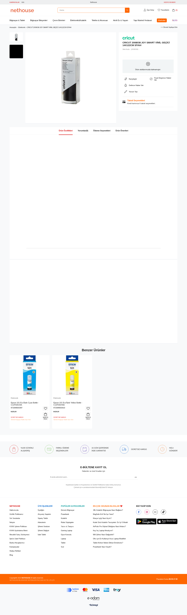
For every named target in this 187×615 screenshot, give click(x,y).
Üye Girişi (150, 10)
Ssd (62, 547)
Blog (174, 20)
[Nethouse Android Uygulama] (146, 521)
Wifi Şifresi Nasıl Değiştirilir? (103, 535)
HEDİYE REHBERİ (169, 2)
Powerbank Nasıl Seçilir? (102, 547)
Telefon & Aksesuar (100, 20)
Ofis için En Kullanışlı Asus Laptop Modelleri (109, 539)
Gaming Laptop (66, 530)
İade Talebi (42, 535)
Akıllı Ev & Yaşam (120, 20)
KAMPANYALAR (14, 2)
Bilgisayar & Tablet (17, 20)
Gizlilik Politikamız (16, 514)
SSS (22, 2)
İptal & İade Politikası (17, 539)
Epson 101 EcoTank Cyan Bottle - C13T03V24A (25, 404)
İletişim (12, 522)
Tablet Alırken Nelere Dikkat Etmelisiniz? (108, 543)
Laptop (63, 539)
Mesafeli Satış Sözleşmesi (19, 535)
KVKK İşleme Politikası (18, 526)
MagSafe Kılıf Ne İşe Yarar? (103, 514)
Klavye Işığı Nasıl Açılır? (102, 518)
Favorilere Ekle (45, 408)
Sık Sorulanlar (15, 518)
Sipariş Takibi (43, 518)
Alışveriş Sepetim (44, 514)
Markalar (162, 20)
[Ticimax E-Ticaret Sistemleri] (93, 605)
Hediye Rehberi (15, 551)
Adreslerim (42, 522)
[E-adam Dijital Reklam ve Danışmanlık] (93, 598)
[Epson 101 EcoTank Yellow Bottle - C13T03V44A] (72, 375)
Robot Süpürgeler (67, 522)
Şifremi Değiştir (43, 530)
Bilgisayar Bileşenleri (38, 20)
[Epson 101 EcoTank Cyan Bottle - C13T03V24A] (30, 375)
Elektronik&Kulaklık (78, 20)
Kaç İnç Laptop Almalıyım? (103, 530)
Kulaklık (64, 518)
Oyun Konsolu (66, 535)
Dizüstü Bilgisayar (67, 510)
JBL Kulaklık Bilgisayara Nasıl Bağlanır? (108, 510)
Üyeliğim (41, 510)
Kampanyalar (14, 547)
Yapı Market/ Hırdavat (142, 20)
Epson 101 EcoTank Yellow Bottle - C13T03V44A (67, 404)
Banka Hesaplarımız (17, 543)
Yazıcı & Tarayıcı (67, 526)
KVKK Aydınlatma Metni (18, 530)
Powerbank (65, 514)
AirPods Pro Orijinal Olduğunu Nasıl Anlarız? (109, 526)
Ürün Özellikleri (66, 131)
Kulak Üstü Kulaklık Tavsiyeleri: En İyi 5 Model (110, 522)
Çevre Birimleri (59, 20)
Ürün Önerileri (122, 131)
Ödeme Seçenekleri (101, 131)
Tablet (63, 543)
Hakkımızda (14, 510)
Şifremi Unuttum (44, 526)
